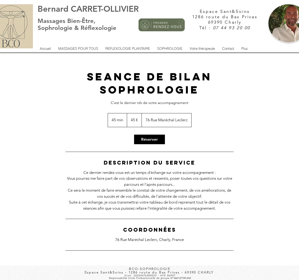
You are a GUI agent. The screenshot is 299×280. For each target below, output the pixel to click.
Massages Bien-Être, (67, 21)
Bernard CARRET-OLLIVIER (88, 9)
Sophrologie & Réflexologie (78, 28)
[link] (149, 139)
